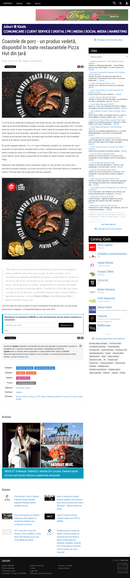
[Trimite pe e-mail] (82, 67)
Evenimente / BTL (103, 319)
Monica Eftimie (23, 378)
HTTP (38, 396)
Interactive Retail (118, 353)
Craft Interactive (106, 298)
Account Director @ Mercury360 (102, 154)
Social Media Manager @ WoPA (102, 104)
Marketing (51, 396)
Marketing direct (115, 319)
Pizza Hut (31, 145)
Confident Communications (112, 253)
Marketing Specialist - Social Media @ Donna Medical (106, 62)
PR (99, 257)
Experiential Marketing (105, 322)
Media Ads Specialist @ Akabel (102, 196)
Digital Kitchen (105, 262)
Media (58, 396)
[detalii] (91, 69)
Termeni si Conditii (65, 565)
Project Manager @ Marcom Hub (103, 83)
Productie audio (113, 360)
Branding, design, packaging (98, 343)
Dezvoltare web (94, 350)
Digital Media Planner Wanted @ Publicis (106, 138)
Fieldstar (102, 316)
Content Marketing (113, 346)
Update (26, 61)
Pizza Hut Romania (25, 368)
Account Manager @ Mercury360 (103, 162)
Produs (73, 396)
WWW (18, 399)
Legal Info (34, 570)
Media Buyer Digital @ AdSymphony (104, 205)
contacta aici (22, 356)
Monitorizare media (95, 360)
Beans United (105, 307)
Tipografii (115, 373)
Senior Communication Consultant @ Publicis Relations (106, 148)
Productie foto (94, 363)
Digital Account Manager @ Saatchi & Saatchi (108, 212)
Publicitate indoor (103, 366)
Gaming (108, 353)
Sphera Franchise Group (45, 368)
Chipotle (21, 373)
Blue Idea (124, 560)
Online (27, 387)
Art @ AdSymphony (98, 219)
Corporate (20, 387)
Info (5, 330)
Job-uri (37, 3)
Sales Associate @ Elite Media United (105, 178)
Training (122, 373)
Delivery (25, 396)
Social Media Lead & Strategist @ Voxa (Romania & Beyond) (108, 188)
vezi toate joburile (108, 224)
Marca (43, 396)
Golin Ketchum (36, 61)
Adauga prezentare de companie (110, 338)
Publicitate (101, 248)
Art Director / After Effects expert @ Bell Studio (108, 120)
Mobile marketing (113, 356)
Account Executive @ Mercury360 (103, 169)
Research (106, 373)
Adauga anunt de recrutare (109, 229)
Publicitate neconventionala (98, 369)
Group (32, 396)
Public (79, 396)
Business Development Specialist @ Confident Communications (107, 73)
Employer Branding (107, 350)
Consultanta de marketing (118, 310)
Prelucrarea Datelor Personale (41, 573)
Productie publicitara (107, 363)
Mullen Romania (106, 289)
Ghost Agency (105, 245)
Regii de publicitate (95, 373)
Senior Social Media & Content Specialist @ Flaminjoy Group (106, 91)
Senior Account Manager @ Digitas (103, 97)
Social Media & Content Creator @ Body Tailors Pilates (107, 112)
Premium (66, 396)
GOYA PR (103, 280)
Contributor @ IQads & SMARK (14, 573)
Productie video (120, 363)
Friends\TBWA (105, 271)
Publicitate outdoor (114, 369)
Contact (33, 568)
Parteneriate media (8, 570)
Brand (18, 396)
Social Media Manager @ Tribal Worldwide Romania (105, 128)
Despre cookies (63, 568)
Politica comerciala (37, 565)
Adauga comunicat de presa (110, 39)
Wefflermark (104, 325)
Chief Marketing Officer (26, 383)
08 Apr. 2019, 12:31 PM (11, 61)
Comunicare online (103, 266)
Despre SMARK (8, 565)
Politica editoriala (8, 568)
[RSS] (78, 67)
